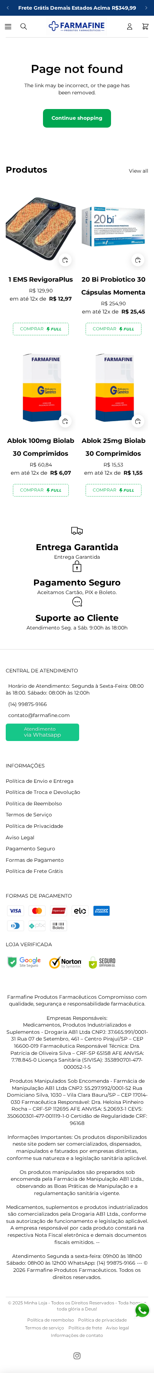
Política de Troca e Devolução (43, 792)
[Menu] (9, 26)
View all (138, 171)
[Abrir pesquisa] (24, 26)
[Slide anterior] (8, 8)
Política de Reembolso (34, 803)
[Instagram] (77, 1356)
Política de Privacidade (34, 826)
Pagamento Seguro (30, 848)
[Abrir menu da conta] (130, 26)
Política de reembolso (50, 1320)
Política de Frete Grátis (34, 871)
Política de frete (85, 1327)
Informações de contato (77, 1335)
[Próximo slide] (146, 8)
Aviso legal (117, 1327)
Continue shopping (77, 118)
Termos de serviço (44, 1327)
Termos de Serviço (29, 814)
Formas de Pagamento (35, 860)
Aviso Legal (20, 837)
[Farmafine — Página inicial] (77, 26)
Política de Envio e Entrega (39, 781)
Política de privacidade (102, 1320)
